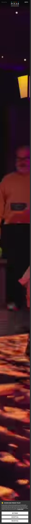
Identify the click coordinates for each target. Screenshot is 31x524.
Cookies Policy (20, 509)
